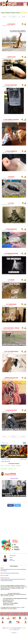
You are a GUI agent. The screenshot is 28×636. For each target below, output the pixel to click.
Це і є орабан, (6, 575)
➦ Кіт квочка (11, 279)
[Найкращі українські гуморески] (14, 618)
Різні (14, 468)
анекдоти (18, 607)
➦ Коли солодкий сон (11, 151)
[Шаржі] (2, 622)
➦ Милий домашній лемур (11, 377)
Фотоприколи (7, 12)
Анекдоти (2, 12)
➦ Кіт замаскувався (11, 304)
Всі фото (2, 465)
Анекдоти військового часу (5, 459)
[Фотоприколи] (8, 618)
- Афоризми (11, 559)
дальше (23, 16)
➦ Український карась (11, 229)
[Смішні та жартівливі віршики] (18, 622)
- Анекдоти (11, 557)
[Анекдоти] (9, 3)
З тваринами (13, 12)
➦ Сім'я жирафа (11, 24)
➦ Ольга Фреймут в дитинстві (11, 119)
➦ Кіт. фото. (11, 203)
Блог (18, 629)
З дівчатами (13, 465)
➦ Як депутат (11, 176)
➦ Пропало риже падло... (11, 85)
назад (4, 16)
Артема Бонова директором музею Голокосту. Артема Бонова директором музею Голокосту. (13, 570)
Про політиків (10, 468)
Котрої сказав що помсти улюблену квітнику (11, 573)
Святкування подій (4, 468)
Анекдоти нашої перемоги (5, 461)
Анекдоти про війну (23, 459)
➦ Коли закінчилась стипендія (11, 328)
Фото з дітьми (7, 465)
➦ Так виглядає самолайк (11, 253)
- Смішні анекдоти (12, 560)
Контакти (15, 629)
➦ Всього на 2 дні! (14, 478)
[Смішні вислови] (25, 622)
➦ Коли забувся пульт (11, 410)
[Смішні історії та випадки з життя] (20, 618)
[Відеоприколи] (10, 622)
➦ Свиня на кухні (11, 56)
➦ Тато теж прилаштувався (11, 351)
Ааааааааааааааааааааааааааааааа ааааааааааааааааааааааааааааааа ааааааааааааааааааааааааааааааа (13, 580)
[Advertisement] (14, 8)
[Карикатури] (25, 618)
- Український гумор (12, 555)
